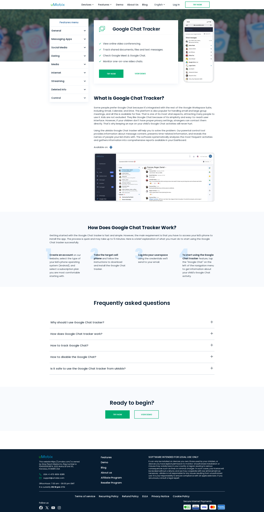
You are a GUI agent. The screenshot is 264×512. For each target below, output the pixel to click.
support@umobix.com (53, 478)
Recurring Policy (108, 496)
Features (106, 457)
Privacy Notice (160, 496)
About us (106, 472)
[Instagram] (59, 508)
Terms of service (85, 496)
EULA (145, 496)
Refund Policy (130, 496)
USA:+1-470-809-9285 (54, 474)
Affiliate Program (111, 477)
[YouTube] (53, 508)
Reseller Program (111, 482)
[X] (47, 508)
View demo (140, 73)
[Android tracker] (111, 147)
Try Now (197, 4)
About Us (132, 4)
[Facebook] (41, 508)
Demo (119, 4)
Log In (176, 4)
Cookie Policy (181, 496)
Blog (145, 4)
